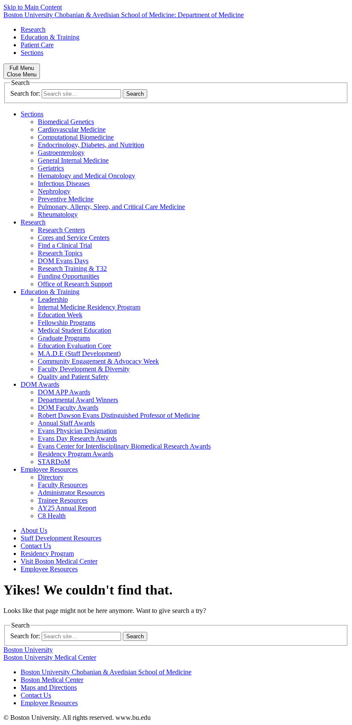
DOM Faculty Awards (68, 407)
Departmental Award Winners (78, 399)
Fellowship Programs (66, 322)
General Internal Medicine (73, 160)
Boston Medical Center (52, 679)
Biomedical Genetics (66, 121)
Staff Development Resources (61, 538)
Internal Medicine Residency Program (89, 307)
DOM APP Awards (64, 392)
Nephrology (54, 191)
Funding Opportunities (68, 276)
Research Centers (61, 230)
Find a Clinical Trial (65, 245)
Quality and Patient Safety (73, 376)
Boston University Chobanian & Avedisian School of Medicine (106, 672)
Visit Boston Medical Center (59, 561)
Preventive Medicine (66, 199)
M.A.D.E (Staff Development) (79, 353)
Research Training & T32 (72, 268)
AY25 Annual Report (67, 508)
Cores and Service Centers (73, 237)
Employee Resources (49, 469)
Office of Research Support (75, 284)
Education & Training (50, 37)
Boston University (28, 649)
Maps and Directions (49, 687)
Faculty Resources (63, 484)
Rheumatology (58, 214)
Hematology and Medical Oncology (86, 175)
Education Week (60, 315)
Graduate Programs (64, 338)
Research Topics (60, 253)
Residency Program (47, 553)
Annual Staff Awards (66, 423)
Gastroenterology (61, 152)
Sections (32, 52)
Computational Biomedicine (76, 137)
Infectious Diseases (64, 183)
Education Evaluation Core (74, 345)
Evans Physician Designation (77, 430)
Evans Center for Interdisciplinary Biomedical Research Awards (124, 446)
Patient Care (37, 45)
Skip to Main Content (32, 7)
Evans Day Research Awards (77, 438)
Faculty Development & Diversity (84, 369)
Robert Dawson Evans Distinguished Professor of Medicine (119, 415)
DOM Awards (40, 384)
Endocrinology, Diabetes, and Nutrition (91, 145)
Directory (51, 477)
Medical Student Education (74, 330)
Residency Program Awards (75, 454)
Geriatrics (51, 168)
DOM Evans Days (63, 260)
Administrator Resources (71, 492)
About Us (34, 530)
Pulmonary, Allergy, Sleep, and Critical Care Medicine (111, 206)
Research (33, 29)
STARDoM (54, 461)
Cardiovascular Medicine (72, 129)
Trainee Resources (63, 500)
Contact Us (36, 545)
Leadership (53, 299)
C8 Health (52, 515)
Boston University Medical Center (49, 657)
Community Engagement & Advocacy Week (98, 361)
